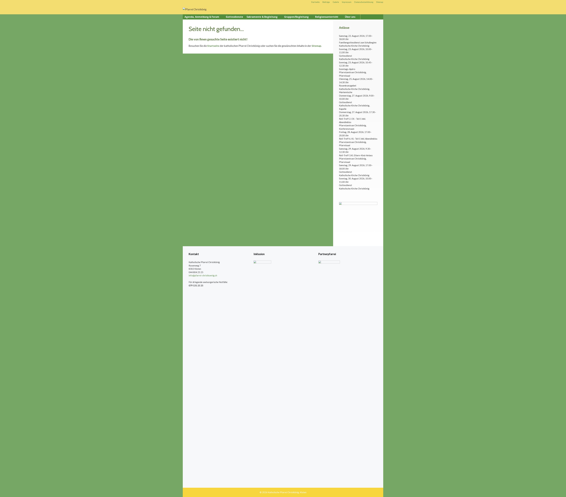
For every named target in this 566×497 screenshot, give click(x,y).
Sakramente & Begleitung (262, 16)
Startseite (315, 2)
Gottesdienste (234, 16)
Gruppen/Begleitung (296, 16)
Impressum (346, 2)
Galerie (336, 2)
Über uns (350, 16)
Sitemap (379, 2)
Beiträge (326, 2)
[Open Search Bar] (380, 16)
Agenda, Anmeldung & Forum (202, 16)
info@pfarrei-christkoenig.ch (203, 275)
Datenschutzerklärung (363, 2)
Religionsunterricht (326, 16)
